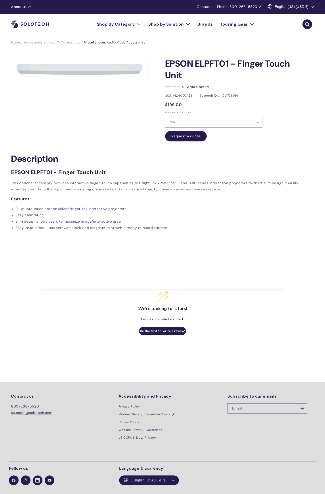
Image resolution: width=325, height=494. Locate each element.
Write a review (198, 87)
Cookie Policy (129, 422)
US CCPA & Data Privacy (137, 438)
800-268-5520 (25, 406)
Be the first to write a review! (162, 331)
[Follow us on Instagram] (26, 480)
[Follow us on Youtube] (49, 480)
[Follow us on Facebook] (14, 480)
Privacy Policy (129, 406)
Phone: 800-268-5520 (237, 6)
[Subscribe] (302, 408)
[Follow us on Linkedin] (37, 480)
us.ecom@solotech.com (31, 412)
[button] (119, 24)
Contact (204, 6)
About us (19, 6)
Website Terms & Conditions (140, 430)
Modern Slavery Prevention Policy (145, 414)
